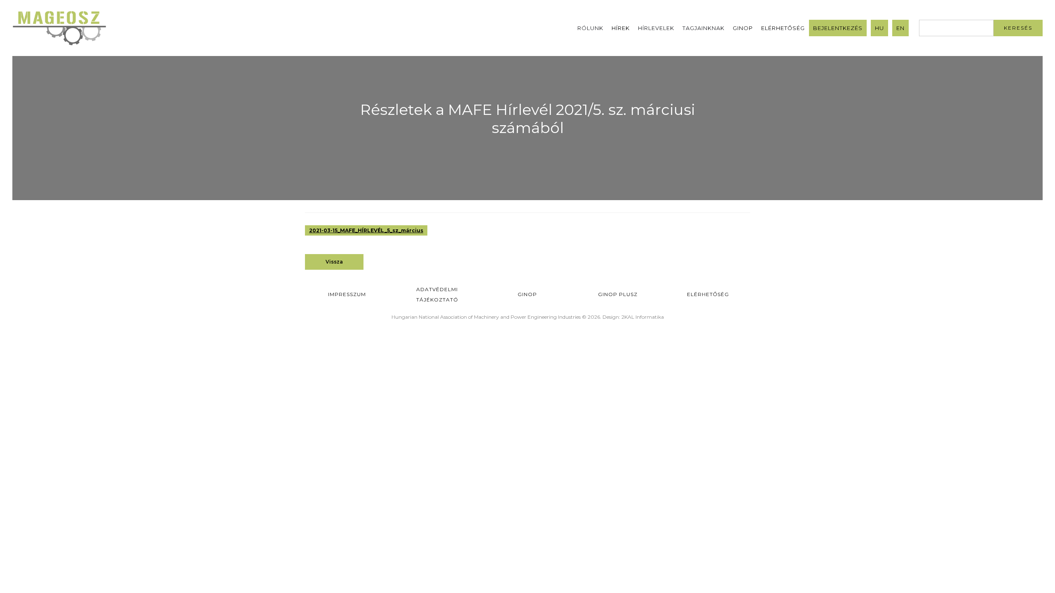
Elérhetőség (783, 28)
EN (900, 28)
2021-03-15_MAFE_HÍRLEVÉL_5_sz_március (366, 230)
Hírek (621, 28)
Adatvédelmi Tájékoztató (437, 294)
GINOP (743, 28)
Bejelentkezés (838, 28)
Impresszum (347, 294)
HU (879, 28)
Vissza (334, 262)
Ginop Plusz (618, 294)
